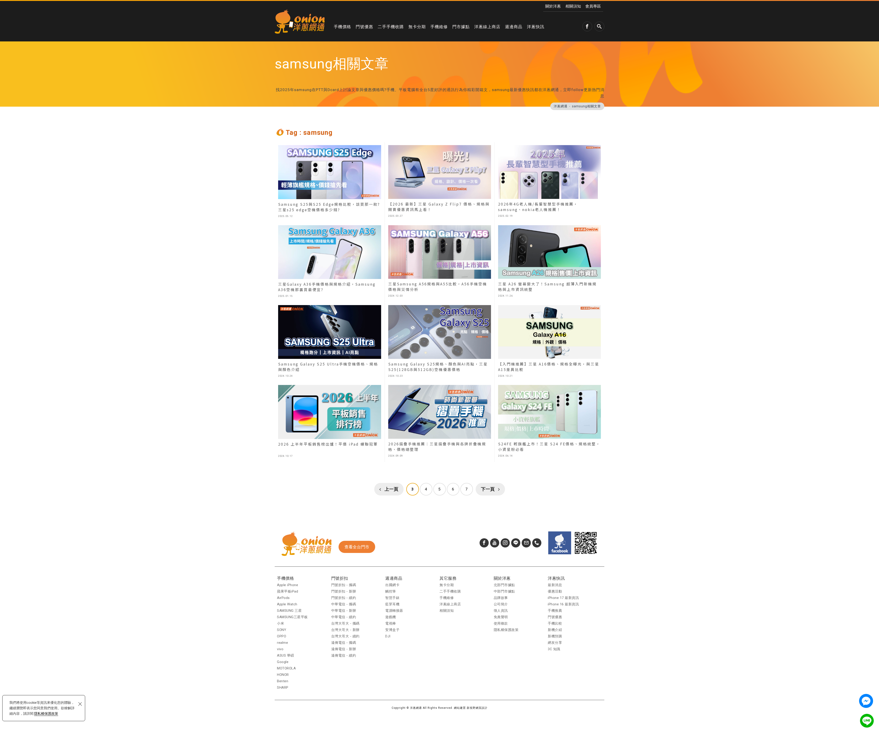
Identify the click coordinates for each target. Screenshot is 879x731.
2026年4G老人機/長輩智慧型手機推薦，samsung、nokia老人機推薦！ (549, 182)
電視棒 (390, 623)
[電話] (536, 542)
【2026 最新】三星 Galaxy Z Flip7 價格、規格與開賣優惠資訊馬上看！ (439, 182)
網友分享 (555, 643)
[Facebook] (484, 542)
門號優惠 (364, 26)
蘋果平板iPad (287, 591)
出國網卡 (392, 585)
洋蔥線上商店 (487, 26)
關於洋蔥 (553, 6)
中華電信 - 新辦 (343, 611)
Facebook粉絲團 (559, 542)
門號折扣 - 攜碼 (343, 585)
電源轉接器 (394, 611)
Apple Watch (287, 604)
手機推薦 (555, 611)
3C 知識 (554, 649)
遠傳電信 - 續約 (343, 655)
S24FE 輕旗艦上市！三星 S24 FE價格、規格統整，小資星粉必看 (549, 422)
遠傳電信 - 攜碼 (343, 643)
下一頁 (488, 489)
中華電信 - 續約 (343, 617)
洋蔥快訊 (535, 26)
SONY (281, 630)
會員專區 (593, 6)
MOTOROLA (286, 668)
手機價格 (342, 26)
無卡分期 (417, 26)
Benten (282, 681)
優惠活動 (555, 591)
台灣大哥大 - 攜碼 (345, 623)
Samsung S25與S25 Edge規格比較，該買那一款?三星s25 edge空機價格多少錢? (330, 182)
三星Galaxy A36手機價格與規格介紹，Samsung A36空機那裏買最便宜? (330, 262)
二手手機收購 (391, 26)
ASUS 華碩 (285, 655)
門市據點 (461, 26)
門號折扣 (339, 578)
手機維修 (439, 26)
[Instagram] (505, 542)
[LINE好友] (515, 542)
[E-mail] (526, 542)
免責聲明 (501, 617)
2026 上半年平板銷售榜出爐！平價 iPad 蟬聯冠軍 (330, 422)
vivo (280, 649)
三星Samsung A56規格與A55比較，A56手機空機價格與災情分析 (439, 262)
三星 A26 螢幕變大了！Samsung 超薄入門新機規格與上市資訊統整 (549, 262)
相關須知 (573, 6)
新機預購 (555, 636)
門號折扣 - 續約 (343, 598)
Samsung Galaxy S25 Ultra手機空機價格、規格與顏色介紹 (330, 342)
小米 (280, 623)
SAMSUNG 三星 (289, 611)
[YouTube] (494, 542)
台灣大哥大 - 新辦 (345, 630)
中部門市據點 (504, 591)
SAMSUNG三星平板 (292, 617)
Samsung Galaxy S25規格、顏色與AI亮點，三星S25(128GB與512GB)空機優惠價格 (439, 342)
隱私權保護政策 (46, 714)
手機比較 (555, 623)
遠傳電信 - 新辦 (343, 649)
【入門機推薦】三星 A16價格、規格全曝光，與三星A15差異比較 (549, 342)
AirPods (283, 598)
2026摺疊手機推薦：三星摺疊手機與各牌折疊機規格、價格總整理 (439, 422)
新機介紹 (555, 630)
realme (282, 643)
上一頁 (391, 489)
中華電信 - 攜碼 (343, 604)
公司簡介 (501, 604)
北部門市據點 (504, 585)
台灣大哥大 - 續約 (345, 636)
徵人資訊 (501, 611)
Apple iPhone (287, 585)
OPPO (281, 636)
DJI (388, 636)
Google (282, 662)
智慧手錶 (392, 598)
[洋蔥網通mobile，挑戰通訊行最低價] (300, 21)
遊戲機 (390, 617)
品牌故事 (501, 598)
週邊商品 (513, 26)
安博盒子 (392, 630)
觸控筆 (390, 591)
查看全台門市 (357, 546)
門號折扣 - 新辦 (343, 591)
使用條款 (501, 623)
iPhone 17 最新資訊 (563, 598)
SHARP (282, 687)
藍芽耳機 (392, 604)
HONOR (283, 675)
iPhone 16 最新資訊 (563, 604)
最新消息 (555, 585)
